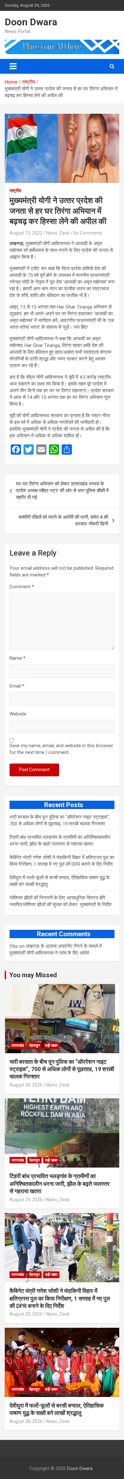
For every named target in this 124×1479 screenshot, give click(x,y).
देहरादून (34, 1045)
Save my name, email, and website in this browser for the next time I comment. (61, 749)
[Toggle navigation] (13, 66)
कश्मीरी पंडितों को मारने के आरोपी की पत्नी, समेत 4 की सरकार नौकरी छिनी (63, 520)
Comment (22, 587)
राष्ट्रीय (15, 190)
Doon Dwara (31, 22)
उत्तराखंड (17, 1045)
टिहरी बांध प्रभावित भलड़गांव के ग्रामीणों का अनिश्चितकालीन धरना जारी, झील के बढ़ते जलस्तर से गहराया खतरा (60, 1183)
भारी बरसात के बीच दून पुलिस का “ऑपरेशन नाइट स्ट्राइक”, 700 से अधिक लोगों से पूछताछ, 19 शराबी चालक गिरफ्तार (62, 1069)
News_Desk (58, 232)
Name (17, 658)
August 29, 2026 (26, 1199)
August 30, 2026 (26, 1084)
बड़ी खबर (51, 1045)
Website (18, 714)
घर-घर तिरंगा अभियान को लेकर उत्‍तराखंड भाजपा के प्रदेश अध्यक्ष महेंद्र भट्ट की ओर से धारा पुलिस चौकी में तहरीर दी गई (62, 490)
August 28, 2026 (26, 1421)
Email (17, 686)
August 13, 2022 (26, 232)
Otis (14, 946)
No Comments (87, 232)
